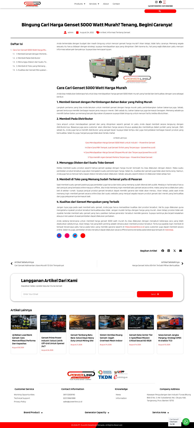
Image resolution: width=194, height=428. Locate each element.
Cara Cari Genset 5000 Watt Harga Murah (30, 50)
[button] (163, 251)
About (106, 4)
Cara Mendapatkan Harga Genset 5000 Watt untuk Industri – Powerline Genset (120, 142)
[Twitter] (75, 235)
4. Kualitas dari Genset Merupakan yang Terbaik (32, 70)
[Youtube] (164, 2)
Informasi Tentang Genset (118, 32)
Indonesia (168, 230)
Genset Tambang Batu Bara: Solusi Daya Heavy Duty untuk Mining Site (82, 337)
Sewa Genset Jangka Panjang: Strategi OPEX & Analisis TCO (169, 337)
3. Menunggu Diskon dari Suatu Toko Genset (32, 62)
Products (78, 4)
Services (92, 4)
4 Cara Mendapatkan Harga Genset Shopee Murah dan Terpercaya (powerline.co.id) (120, 152)
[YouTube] (83, 235)
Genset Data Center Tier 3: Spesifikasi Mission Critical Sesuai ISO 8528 (141, 337)
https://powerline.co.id (134, 227)
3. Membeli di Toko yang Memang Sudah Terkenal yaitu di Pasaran (32, 66)
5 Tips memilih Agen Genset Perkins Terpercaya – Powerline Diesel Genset (120, 157)
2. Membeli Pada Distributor (28, 58)
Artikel (103, 32)
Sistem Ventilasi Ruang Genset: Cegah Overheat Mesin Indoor (111, 337)
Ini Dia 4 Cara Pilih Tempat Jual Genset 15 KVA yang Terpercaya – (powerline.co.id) (120, 147)
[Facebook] (160, 2)
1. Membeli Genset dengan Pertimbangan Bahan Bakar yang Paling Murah (32, 54)
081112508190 (156, 6)
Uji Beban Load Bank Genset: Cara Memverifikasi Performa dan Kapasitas (24, 339)
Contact (116, 4)
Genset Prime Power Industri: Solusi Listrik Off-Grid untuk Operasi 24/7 (52, 342)
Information (121, 398)
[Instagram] (156, 2)
